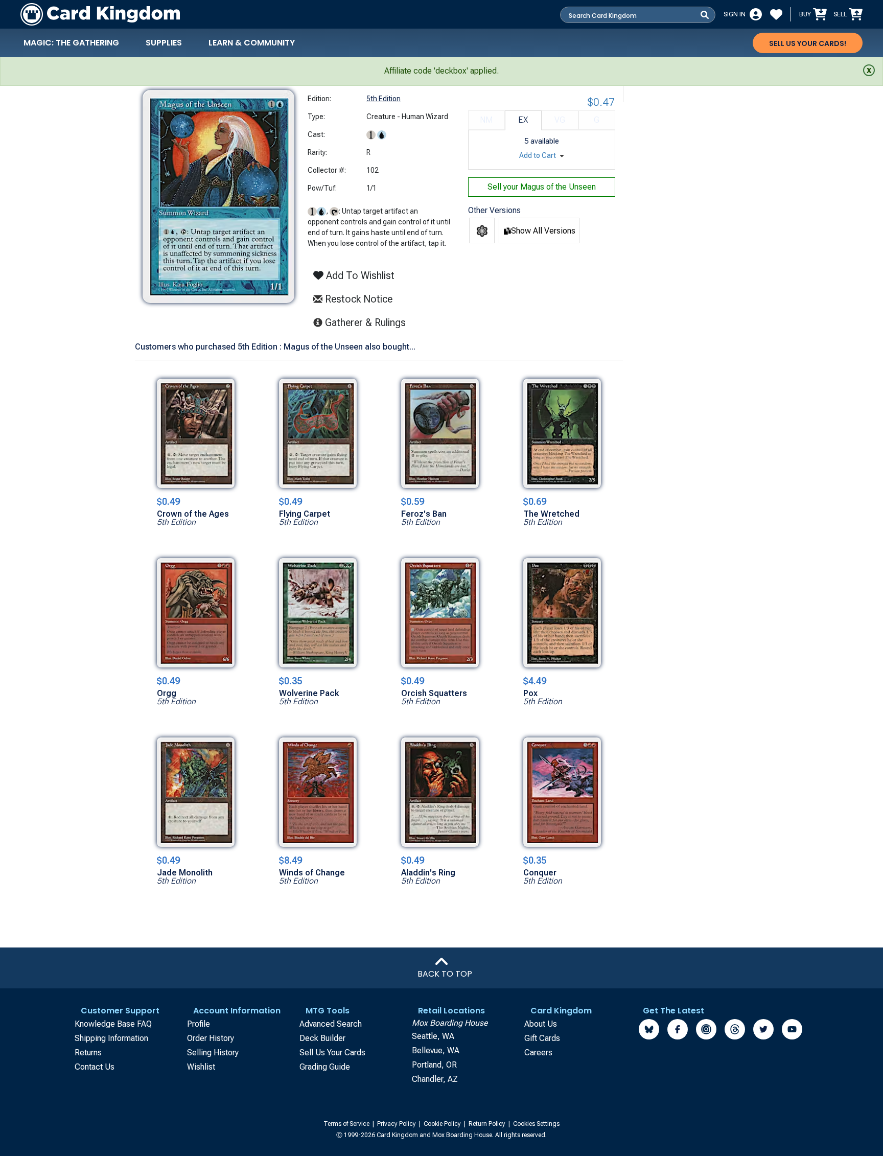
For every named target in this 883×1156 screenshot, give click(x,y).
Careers (538, 1052)
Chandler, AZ (435, 1079)
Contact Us (94, 1067)
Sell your (541, 187)
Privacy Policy (397, 1123)
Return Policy (488, 1123)
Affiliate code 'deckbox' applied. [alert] (441, 71)
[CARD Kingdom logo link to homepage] (100, 14)
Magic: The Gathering (71, 43)
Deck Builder (322, 1038)
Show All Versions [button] (543, 231)
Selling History (213, 1052)
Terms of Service (347, 1123)
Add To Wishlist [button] (358, 275)
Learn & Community (251, 43)
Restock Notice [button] (357, 299)
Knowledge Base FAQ (113, 1024)
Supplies (164, 43)
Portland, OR (434, 1065)
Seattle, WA (433, 1036)
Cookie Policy (443, 1123)
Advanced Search (330, 1024)
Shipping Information (111, 1038)
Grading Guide (324, 1067)
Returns (88, 1052)
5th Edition (383, 99)
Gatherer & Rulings (368, 322)
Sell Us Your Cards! (807, 43)
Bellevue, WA (435, 1050)
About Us (540, 1024)
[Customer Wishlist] (776, 14)
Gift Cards (542, 1038)
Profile (198, 1024)
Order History (210, 1038)
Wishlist (201, 1067)
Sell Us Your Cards (332, 1052)
